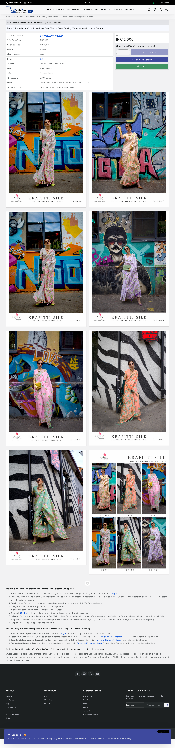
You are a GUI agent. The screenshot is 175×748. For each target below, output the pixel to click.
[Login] (155, 9)
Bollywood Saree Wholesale (27, 17)
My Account (50, 690)
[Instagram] (84, 673)
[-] (118, 52)
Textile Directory (89, 711)
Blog (7, 704)
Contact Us (87, 696)
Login (46, 696)
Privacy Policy (125, 738)
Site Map (86, 700)
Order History (49, 700)
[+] (128, 52)
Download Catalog (143, 59)
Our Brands (10, 700)
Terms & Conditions (13, 711)
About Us (9, 696)
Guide (85, 707)
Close (164, 732)
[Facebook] (77, 673)
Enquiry (143, 66)
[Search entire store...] (149, 9)
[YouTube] (91, 673)
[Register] (161, 9)
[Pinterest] (97, 673)
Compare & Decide (90, 715)
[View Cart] (166, 9)
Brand (43, 17)
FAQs (8, 718)
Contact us (25, 613)
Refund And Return (12, 715)
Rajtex (42, 59)
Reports (86, 704)
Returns (47, 704)
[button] (149, 52)
